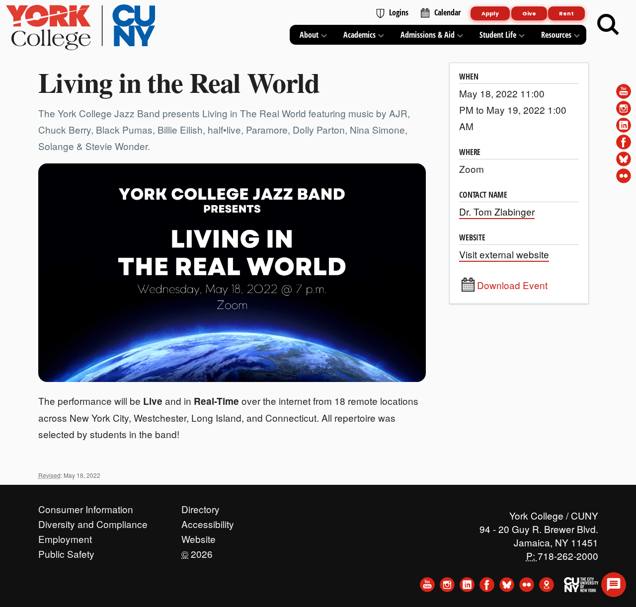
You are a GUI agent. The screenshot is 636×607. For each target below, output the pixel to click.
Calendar (447, 12)
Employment (65, 536)
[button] (613, 584)
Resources (556, 34)
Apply (490, 13)
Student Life (497, 34)
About (309, 34)
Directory (200, 506)
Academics (359, 34)
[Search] (608, 25)
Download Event (512, 285)
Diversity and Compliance (93, 521)
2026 (197, 551)
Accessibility (207, 521)
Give (529, 13)
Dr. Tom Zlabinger (497, 211)
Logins (398, 12)
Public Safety (66, 551)
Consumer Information (85, 506)
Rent (566, 13)
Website (198, 536)
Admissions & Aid (427, 34)
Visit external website (504, 254)
